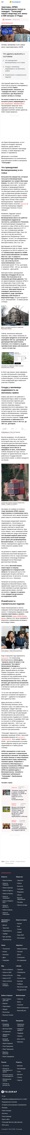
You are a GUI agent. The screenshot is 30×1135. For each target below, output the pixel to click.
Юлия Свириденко (8, 1056)
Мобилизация (20, 995)
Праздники (19, 1020)
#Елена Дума (9, 863)
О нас (4, 1096)
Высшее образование (21, 898)
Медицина (20, 892)
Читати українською (7, 23)
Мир (2, 966)
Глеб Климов (8, 19)
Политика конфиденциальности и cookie (14, 1099)
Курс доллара (7, 936)
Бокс (18, 926)
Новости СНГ (7, 978)
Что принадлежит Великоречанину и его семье (15, 61)
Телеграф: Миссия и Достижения (12, 1122)
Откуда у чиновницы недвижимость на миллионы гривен (15, 69)
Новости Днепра (8, 887)
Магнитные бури (22, 987)
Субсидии (20, 889)
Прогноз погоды (22, 905)
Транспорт (6, 928)
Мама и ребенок (22, 948)
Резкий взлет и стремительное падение (15, 76)
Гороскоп (20, 969)
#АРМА (12, 861)
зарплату (23, 204)
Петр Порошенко (8, 1046)
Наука (3, 945)
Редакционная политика (9, 1102)
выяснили (4, 658)
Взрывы (5, 1003)
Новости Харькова (5, 884)
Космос (5, 951)
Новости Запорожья (6, 897)
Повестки (20, 999)
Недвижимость (7, 931)
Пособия (20, 902)
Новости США (7, 972)
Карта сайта (5, 1119)
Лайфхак (20, 984)
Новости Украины (14, 804)
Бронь (19, 1002)
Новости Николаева (6, 913)
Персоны (4, 1020)
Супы (19, 1071)
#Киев (7, 861)
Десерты (20, 1074)
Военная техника (8, 1015)
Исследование (21, 960)
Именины (20, 1042)
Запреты (20, 1036)
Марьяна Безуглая (5, 1052)
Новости (4, 877)
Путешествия (21, 978)
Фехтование (21, 938)
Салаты (19, 1077)
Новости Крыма (7, 910)
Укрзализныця (7, 939)
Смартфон (6, 960)
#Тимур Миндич (20, 861)
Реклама (4, 1107)
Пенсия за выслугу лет (6, 1084)
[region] (15, 127)
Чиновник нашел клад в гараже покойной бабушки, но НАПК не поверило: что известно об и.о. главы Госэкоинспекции (19, 795)
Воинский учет (21, 1010)
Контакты (5, 1113)
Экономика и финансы (5, 920)
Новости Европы (8, 969)
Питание (20, 951)
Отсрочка (20, 1004)
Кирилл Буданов (8, 1043)
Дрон (4, 957)
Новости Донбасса (6, 906)
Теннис (19, 929)
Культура (20, 981)
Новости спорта (21, 920)
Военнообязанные (23, 1007)
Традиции (20, 1033)
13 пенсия (6, 1065)
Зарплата (20, 880)
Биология (5, 954)
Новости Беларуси (5, 984)
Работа (19, 883)
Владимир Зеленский (6, 1025)
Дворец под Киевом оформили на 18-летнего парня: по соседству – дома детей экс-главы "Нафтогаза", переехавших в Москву (19, 812)
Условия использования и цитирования (14, 1105)
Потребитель (21, 972)
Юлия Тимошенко (8, 1049)
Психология (21, 957)
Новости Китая (7, 981)
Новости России (8, 975)
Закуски (19, 1080)
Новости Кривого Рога (8, 901)
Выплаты (20, 886)
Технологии (6, 948)
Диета (19, 954)
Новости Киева (7, 880)
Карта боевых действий (7, 999)
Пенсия (3, 1062)
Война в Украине (6, 995)
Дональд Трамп (7, 1028)
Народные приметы (20, 1029)
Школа (19, 895)
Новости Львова (8, 893)
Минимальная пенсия (7, 1079)
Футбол (19, 923)
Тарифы (5, 933)
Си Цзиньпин (7, 1031)
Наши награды (6, 1110)
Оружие (5, 1009)
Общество (14, 787)
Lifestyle (18, 966)
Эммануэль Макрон (6, 1035)
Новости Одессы (8, 890)
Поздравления (21, 990)
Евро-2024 (20, 935)
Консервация (21, 1068)
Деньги (5, 925)
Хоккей (19, 932)
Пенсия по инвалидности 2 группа (7, 1070)
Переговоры (6, 1006)
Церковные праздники (20, 1025)
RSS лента (5, 1125)
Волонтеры (6, 1012)
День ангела (21, 1039)
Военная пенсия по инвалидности (8, 1075)
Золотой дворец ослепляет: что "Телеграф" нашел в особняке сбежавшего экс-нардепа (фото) (19, 827)
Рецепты (19, 1062)
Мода (19, 975)
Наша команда (6, 1116)
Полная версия (6, 872)
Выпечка (20, 1065)
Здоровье (19, 945)
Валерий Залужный (6, 1039)
